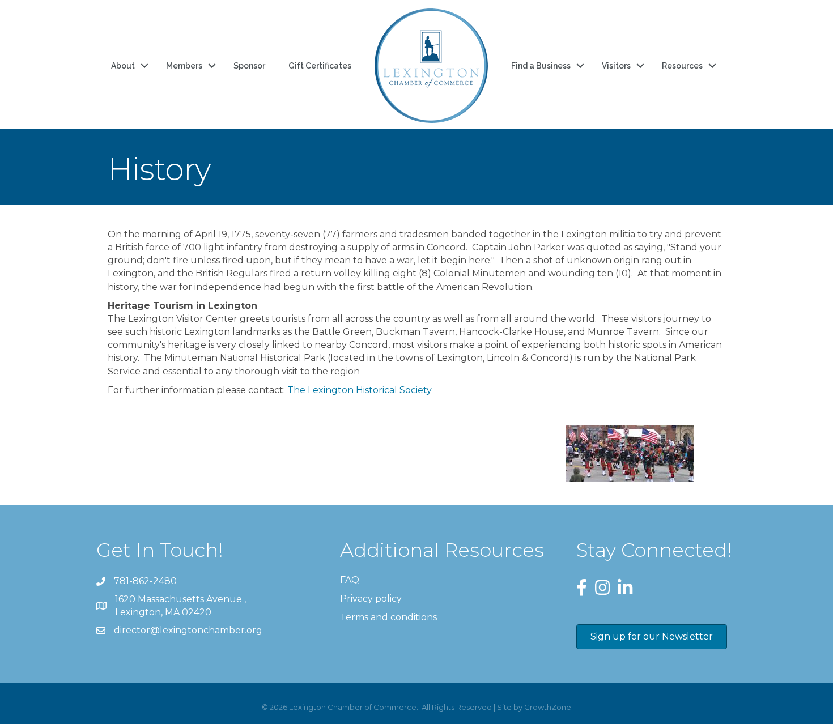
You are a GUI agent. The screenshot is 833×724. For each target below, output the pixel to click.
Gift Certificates (319, 65)
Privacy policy (371, 598)
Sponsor (249, 65)
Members (184, 65)
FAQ (349, 579)
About (123, 65)
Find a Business (541, 65)
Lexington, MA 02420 (181, 605)
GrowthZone (547, 707)
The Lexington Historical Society (358, 390)
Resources (682, 65)
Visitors (616, 65)
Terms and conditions (388, 617)
